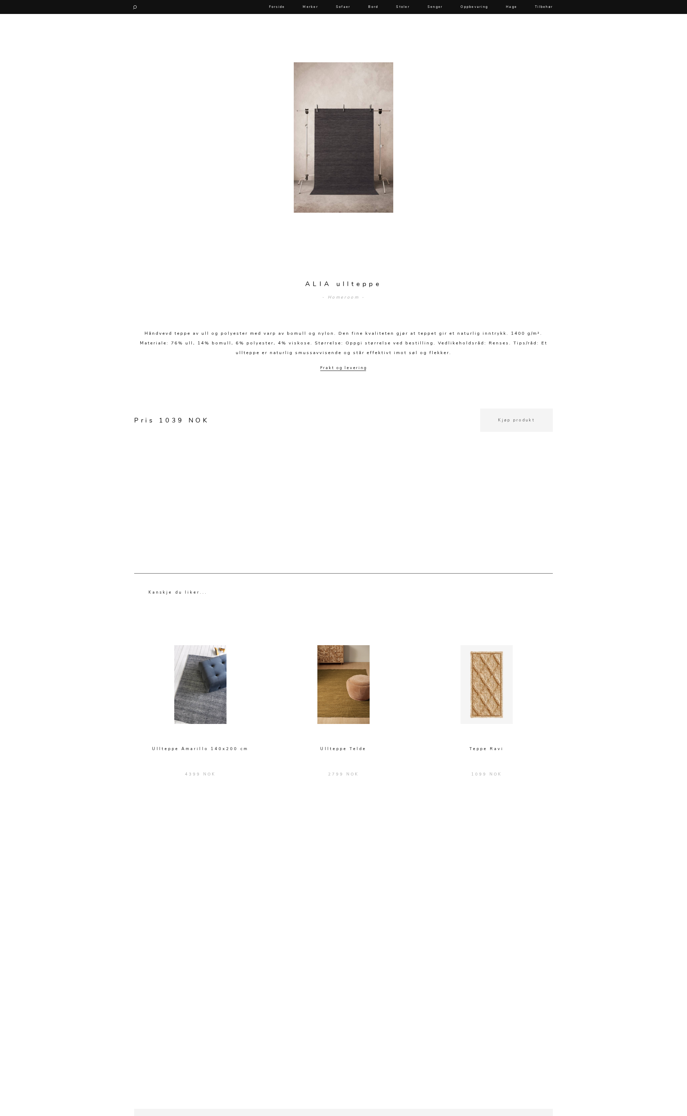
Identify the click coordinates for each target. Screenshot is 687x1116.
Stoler (403, 7)
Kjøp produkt (516, 420)
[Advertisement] (343, 482)
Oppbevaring (474, 7)
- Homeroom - (343, 297)
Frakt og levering (343, 368)
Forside (277, 7)
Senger (435, 7)
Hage (511, 7)
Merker (310, 7)
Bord (373, 7)
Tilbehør (544, 7)
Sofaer (343, 7)
